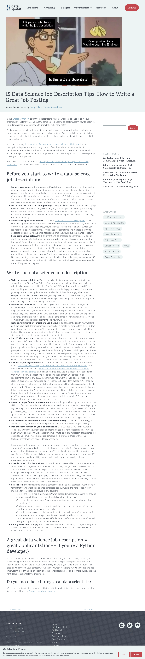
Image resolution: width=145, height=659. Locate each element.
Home (54, 624)
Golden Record (112, 245)
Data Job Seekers (112, 234)
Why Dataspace (81, 7)
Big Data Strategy (112, 228)
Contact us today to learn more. (43, 591)
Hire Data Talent (59, 627)
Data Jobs (65, 7)
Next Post (90, 610)
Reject (124, 654)
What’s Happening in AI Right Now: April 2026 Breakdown (118, 167)
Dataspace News (112, 240)
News (126, 245)
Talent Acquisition (53, 107)
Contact (55, 645)
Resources (101, 7)
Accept (136, 654)
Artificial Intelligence (114, 217)
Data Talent (32, 7)
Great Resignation (20, 118)
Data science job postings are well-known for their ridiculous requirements (52, 365)
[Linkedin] (122, 625)
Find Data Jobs (58, 630)
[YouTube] (137, 625)
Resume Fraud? (112, 251)
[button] (39, 8)
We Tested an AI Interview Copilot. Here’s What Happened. (119, 160)
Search (133, 127)
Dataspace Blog (59, 636)
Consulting (49, 7)
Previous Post (14, 610)
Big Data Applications (114, 222)
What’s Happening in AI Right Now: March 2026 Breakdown (118, 181)
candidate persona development (70, 220)
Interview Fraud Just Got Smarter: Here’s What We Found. (120, 174)
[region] (72, 652)
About (115, 7)
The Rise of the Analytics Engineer (120, 187)
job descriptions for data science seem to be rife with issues (51, 144)
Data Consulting (59, 639)
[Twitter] (130, 625)
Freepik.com (16, 645)
